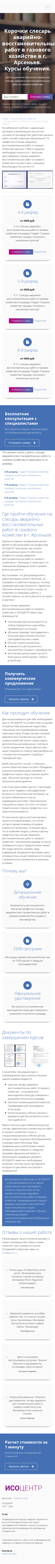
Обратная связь (9, 1553)
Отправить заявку (20, 442)
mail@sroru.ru (10, 1252)
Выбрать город (21, 1498)
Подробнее (40, 251)
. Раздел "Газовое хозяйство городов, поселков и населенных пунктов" (26, 475)
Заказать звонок (19, 699)
